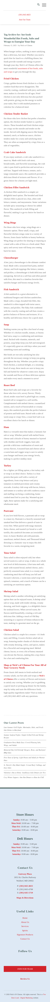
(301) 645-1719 (26, 893)
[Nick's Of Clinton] (21, 5)
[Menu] (43, 5)
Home (25, 918)
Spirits (25, 930)
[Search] (37, 5)
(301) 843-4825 (25, 15)
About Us (25, 922)
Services (25, 926)
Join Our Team (24, 20)
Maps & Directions (25, 898)
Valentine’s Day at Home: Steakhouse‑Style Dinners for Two (25, 772)
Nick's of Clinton (26, 45)
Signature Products (25, 934)
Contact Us (25, 939)
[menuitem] (37, 5)
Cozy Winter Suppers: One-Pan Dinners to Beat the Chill (24, 777)
